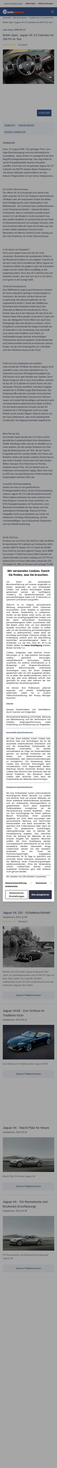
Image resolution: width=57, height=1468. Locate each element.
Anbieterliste (11, 886)
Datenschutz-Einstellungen (16, 894)
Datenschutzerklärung (16, 883)
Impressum (41, 883)
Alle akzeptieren (40, 894)
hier (23, 648)
